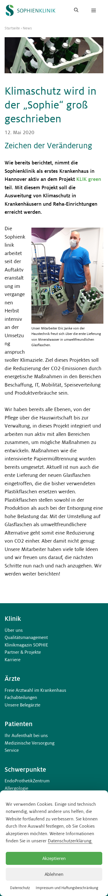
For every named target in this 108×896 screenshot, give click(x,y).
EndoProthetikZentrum (27, 780)
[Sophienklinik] (30, 10)
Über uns (14, 630)
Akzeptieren (54, 858)
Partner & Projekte (23, 652)
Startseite (12, 28)
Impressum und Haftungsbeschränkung (67, 888)
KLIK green (88, 179)
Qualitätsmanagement (26, 637)
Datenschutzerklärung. (70, 840)
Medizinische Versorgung (29, 743)
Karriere (12, 659)
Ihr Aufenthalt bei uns (26, 735)
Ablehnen (54, 874)
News (27, 28)
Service (12, 750)
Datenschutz (20, 888)
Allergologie (16, 788)
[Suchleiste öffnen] (76, 10)
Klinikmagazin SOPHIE (26, 645)
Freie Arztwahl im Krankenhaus (35, 690)
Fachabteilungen (21, 697)
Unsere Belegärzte (22, 705)
